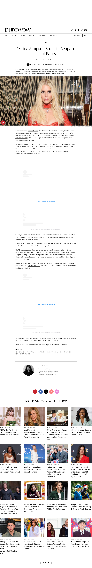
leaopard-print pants (38, 151)
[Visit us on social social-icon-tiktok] (72, 30)
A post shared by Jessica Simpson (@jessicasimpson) (46, 229)
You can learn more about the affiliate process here (49, 73)
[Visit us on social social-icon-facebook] (78, 30)
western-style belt (34, 266)
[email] (3, 42)
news (46, 42)
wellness (42, 35)
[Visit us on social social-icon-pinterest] (75, 30)
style (14, 35)
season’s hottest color (41, 133)
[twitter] (46, 391)
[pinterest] (3, 122)
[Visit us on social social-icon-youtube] (85, 30)
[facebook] (40, 391)
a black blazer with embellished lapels (45, 149)
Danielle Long (36, 64)
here (64, 344)
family (31, 35)
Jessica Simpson (21, 138)
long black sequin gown (45, 255)
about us (53, 35)
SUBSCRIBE (76, 35)
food (23, 35)
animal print (29, 140)
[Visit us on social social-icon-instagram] (82, 30)
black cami (19, 149)
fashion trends (33, 131)
